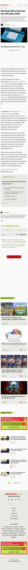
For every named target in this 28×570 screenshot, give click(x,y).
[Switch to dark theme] (24, 5)
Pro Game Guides (7, 526)
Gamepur (21, 526)
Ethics (14, 510)
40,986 (16, 482)
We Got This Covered (8, 531)
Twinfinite (15, 526)
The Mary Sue (21, 533)
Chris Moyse (6, 24)
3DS (6, 8)
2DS (5, 226)
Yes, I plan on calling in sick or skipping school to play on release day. (13, 192)
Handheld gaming (10, 226)
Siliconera (23, 529)
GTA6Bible (13, 537)
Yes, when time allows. (9, 196)
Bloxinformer (21, 535)
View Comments (14, 257)
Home (2, 8)
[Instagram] (2, 220)
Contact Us (14, 513)
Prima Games (16, 529)
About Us (14, 508)
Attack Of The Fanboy (6, 529)
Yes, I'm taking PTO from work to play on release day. (14, 188)
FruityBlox (14, 535)
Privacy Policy (17, 427)
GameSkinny (5, 533)
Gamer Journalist (19, 531)
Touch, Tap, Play (7, 535)
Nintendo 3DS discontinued (9, 169)
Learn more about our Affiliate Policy (18, 242)
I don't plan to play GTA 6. (10, 199)
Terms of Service (11, 427)
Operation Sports (13, 533)
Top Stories (17, 226)
